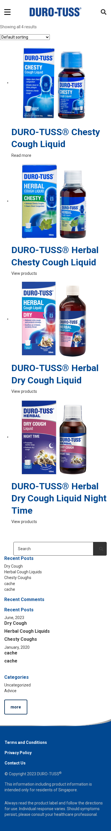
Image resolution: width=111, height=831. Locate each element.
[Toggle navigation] (7, 12)
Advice (10, 690)
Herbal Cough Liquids (23, 572)
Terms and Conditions (26, 742)
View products (24, 273)
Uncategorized (17, 685)
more (16, 707)
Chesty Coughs (17, 577)
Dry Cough (13, 566)
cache (9, 583)
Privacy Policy (18, 752)
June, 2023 (14, 617)
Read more (21, 155)
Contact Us (15, 763)
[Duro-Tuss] (56, 12)
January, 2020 (17, 647)
